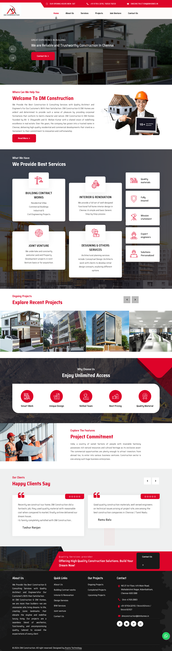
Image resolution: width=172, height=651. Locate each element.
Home (56, 13)
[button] (12, 49)
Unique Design (56, 406)
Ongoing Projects (95, 584)
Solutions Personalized (147, 253)
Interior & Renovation (95, 197)
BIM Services (60, 605)
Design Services (61, 600)
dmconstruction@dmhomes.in (144, 3)
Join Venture (115, 13)
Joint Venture (39, 245)
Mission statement (146, 217)
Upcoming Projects (96, 595)
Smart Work (27, 406)
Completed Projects (97, 590)
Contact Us (133, 13)
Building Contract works (38, 195)
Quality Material (144, 406)
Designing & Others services (95, 247)
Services (85, 13)
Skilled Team (86, 406)
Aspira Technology (73, 648)
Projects (99, 13)
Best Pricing (115, 406)
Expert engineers (146, 235)
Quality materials (145, 180)
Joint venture (60, 611)
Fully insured (144, 199)
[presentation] (127, 299)
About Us (70, 13)
